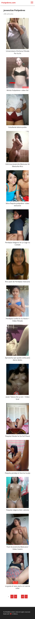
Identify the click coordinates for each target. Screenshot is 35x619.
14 (22, 596)
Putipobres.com (8, 2)
